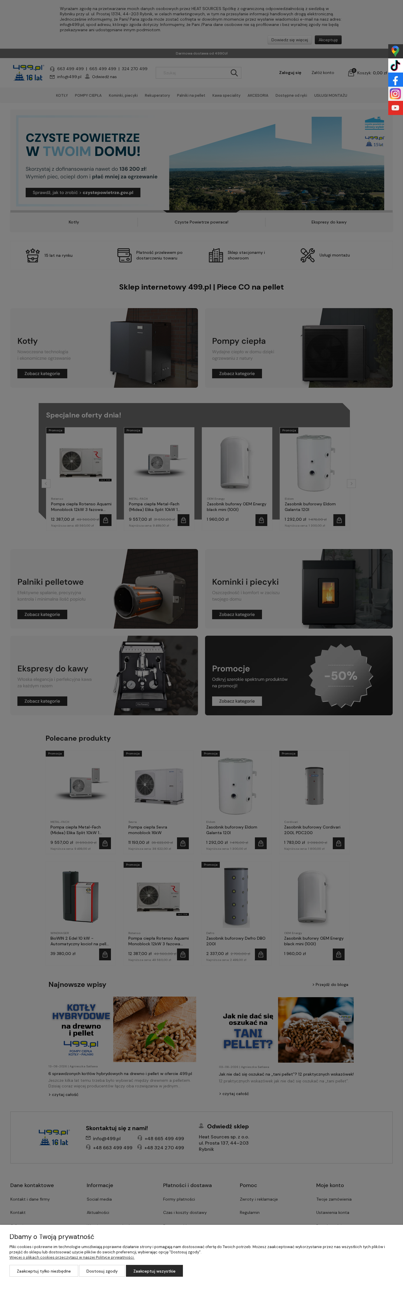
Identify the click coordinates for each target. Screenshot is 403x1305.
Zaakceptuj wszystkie (154, 1271)
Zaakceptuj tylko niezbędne (44, 1271)
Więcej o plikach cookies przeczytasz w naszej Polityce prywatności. (72, 1257)
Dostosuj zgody (102, 1271)
